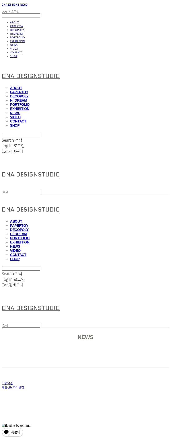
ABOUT (14, 22)
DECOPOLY (17, 30)
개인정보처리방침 (13, 387)
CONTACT (16, 52)
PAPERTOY (16, 26)
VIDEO (14, 48)
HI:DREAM (16, 33)
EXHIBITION (17, 41)
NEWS (14, 45)
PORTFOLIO (17, 37)
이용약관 (7, 383)
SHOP (13, 56)
